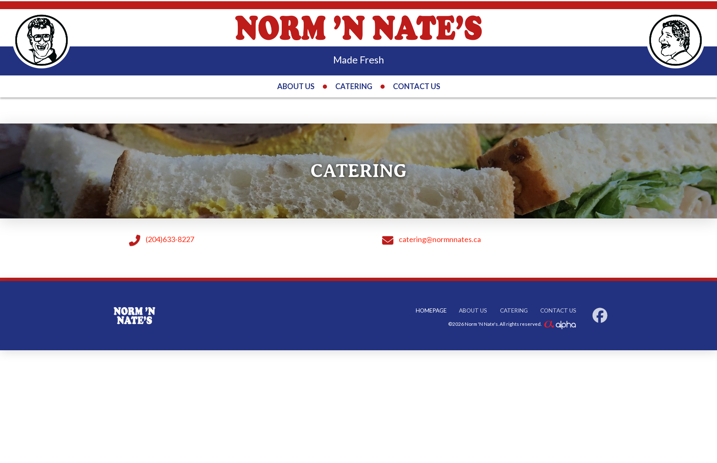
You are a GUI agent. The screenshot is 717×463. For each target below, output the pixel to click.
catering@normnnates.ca (440, 239)
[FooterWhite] (559, 324)
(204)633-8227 (170, 239)
